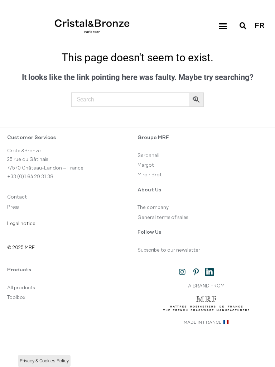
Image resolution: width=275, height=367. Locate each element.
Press (13, 207)
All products (21, 287)
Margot (146, 165)
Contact (17, 197)
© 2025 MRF (21, 247)
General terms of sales (163, 217)
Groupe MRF (153, 137)
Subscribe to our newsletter (169, 250)
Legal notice (21, 223)
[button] (223, 26)
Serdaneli (148, 155)
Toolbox (16, 297)
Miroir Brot (150, 174)
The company (153, 207)
